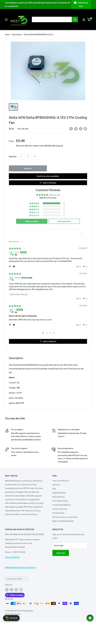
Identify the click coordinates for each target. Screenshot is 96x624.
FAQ (54, 488)
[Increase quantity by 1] (34, 156)
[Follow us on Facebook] (6, 589)
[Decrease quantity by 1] (21, 156)
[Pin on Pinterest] (76, 128)
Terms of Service (59, 509)
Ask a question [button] (64, 221)
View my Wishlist (12, 557)
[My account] (84, 19)
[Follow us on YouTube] (21, 589)
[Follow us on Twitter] (11, 589)
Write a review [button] (31, 221)
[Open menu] (6, 20)
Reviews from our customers (65, 517)
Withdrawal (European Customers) (20, 567)
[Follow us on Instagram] (16, 589)
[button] (34, 203)
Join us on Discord (60, 480)
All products (16, 34)
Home (7, 34)
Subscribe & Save (83, 4)
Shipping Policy (59, 492)
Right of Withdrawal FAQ (63, 521)
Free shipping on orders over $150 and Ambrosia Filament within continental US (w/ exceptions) (37, 4)
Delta (11, 129)
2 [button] (46, 333)
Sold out (28, 168)
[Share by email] (85, 128)
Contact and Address (61, 505)
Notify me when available (48, 176)
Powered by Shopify (12, 614)
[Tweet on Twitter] (80, 128)
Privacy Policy (58, 513)
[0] (88, 19)
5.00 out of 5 (54, 195)
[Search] (75, 19)
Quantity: (13, 156)
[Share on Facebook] (71, 128)
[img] (15, 248)
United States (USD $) (14, 579)
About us (56, 484)
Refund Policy (58, 497)
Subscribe (60, 553)
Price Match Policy (60, 501)
